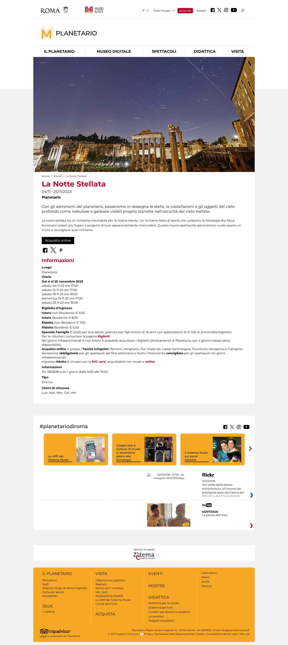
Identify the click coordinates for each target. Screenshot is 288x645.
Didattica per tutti (160, 607)
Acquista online (58, 240)
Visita (237, 51)
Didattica (205, 51)
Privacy (148, 634)
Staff (45, 584)
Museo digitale (114, 51)
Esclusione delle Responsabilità (174, 634)
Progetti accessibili (161, 620)
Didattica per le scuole (163, 603)
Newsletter (49, 596)
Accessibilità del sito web (222, 634)
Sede (47, 606)
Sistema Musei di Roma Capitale (64, 588)
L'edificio (48, 611)
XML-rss (244, 634)
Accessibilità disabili (109, 596)
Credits (200, 634)
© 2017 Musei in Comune (123, 634)
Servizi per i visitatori (110, 588)
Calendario (209, 573)
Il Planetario (59, 51)
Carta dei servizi (53, 592)
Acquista (185, 10)
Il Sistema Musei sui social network (196, 456)
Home (46, 176)
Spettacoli (164, 51)
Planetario (76, 33)
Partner (207, 586)
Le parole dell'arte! (214, 515)
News (205, 577)
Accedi (201, 10)
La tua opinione (106, 603)
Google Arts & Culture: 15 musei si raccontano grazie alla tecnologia (128, 452)
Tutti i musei (162, 10)
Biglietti (104, 336)
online (150, 362)
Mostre (156, 586)
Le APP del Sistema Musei (58, 457)
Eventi (58, 176)
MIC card (99, 362)
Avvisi (205, 581)
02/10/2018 (223, 489)
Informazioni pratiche (110, 580)
